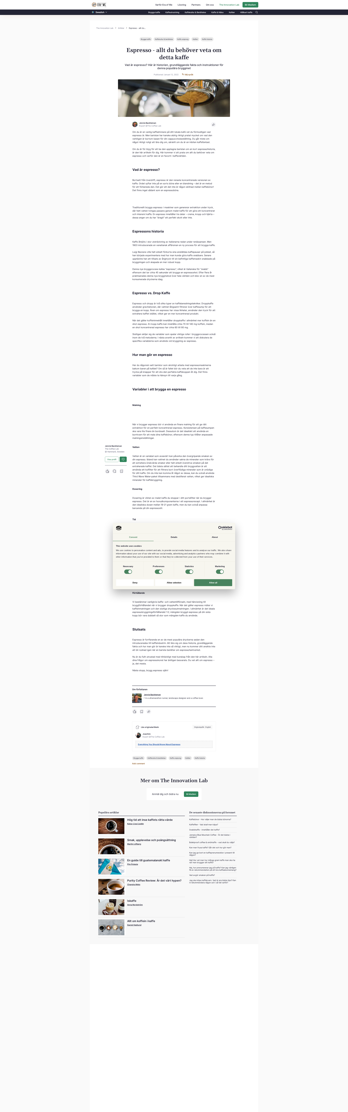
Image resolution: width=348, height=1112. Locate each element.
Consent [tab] (133, 537)
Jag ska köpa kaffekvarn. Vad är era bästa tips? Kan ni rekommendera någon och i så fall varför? (212, 881)
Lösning (182, 4)
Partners (196, 4)
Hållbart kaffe (246, 12)
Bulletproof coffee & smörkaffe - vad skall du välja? (212, 842)
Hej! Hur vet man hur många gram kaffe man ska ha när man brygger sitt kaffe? (212, 861)
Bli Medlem (250, 4)
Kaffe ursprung (182, 39)
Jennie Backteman (152, 694)
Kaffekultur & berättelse (164, 39)
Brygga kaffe (154, 12)
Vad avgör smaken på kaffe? (202, 875)
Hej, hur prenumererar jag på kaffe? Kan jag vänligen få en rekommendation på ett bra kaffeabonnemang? (212, 868)
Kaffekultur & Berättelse (195, 12)
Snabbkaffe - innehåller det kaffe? (204, 830)
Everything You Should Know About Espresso (159, 744)
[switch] (159, 572)
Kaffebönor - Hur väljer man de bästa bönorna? (210, 819)
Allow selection (174, 582)
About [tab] (215, 537)
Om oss (210, 4)
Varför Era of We (163, 4)
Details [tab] (174, 537)
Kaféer (232, 12)
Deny (135, 582)
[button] (106, 12)
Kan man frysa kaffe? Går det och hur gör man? (210, 847)
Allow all (213, 582)
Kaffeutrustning (172, 12)
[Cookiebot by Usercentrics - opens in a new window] (220, 528)
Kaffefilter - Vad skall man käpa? (203, 824)
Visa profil (111, 459)
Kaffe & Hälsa (217, 12)
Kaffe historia (207, 39)
